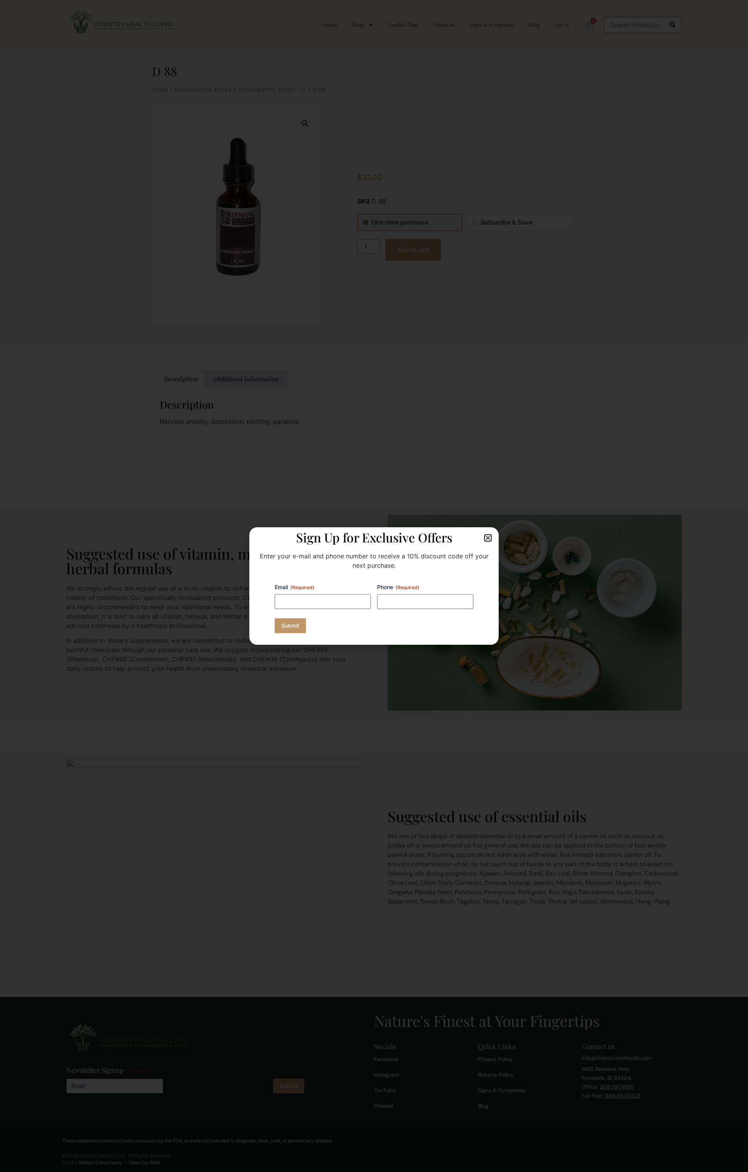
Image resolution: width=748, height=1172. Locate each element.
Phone (398, 587)
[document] (374, 586)
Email (294, 587)
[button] (488, 538)
